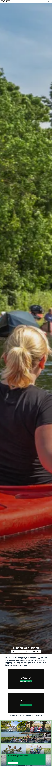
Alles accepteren (12, 762)
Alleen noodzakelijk (23, 762)
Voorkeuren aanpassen (35, 762)
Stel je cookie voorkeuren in (26, 681)
